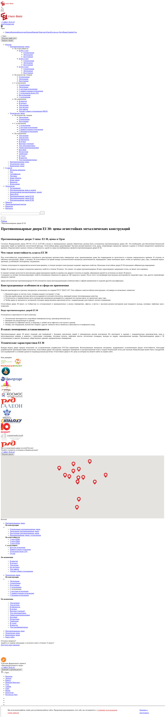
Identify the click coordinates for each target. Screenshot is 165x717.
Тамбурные (23, 154)
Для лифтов (23, 109)
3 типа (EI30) (15, 543)
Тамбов (70, 32)
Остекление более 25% (18, 551)
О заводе (8, 168)
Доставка (13, 176)
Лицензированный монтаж (15, 204)
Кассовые (22, 150)
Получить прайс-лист (9, 38)
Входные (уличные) (26, 144)
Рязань (65, 32)
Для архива (14, 565)
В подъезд (23, 103)
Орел (48, 32)
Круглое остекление (17, 547)
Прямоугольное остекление (20, 549)
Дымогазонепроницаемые (29, 148)
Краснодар (22, 32)
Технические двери (17, 113)
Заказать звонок (7, 40)
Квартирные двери (17, 166)
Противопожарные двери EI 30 (22, 196)
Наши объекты (15, 178)
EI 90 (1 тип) (24, 51)
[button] (59, 468)
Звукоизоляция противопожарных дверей (26, 192)
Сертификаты (15, 174)
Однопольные (28, 53)
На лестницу (15, 567)
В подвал (22, 142)
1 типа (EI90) (15, 539)
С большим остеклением (28, 131)
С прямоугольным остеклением (31, 91)
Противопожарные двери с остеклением (25, 535)
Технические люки (17, 164)
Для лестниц (24, 107)
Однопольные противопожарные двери (25, 529)
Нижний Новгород (39, 32)
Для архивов (24, 105)
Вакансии (13, 182)
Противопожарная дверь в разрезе (23, 190)
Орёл (7, 688)
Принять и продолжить (144, 711)
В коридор (23, 101)
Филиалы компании (17, 170)
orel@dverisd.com (7, 24)
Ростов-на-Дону (56, 32)
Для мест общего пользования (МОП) (33, 111)
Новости (8, 202)
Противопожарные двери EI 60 (22, 198)
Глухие (12, 553)
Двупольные (28, 55)
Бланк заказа (15, 180)
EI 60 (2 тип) (24, 59)
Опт (11, 172)
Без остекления (24, 95)
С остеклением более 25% (29, 93)
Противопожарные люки (19, 162)
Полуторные (28, 57)
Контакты (9, 208)
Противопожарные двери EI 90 (22, 200)
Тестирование (15, 188)
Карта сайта (9, 637)
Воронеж (14, 32)
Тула (75, 32)
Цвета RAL (14, 194)
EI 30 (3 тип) (24, 67)
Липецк (29, 32)
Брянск (8, 32)
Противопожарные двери (20, 47)
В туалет (22, 156)
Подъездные (23, 152)
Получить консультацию (10, 645)
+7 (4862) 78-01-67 (8, 22)
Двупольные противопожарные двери (24, 531)
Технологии (10, 186)
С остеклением (24, 97)
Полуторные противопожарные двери (24, 533)
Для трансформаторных (28, 160)
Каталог (8, 44)
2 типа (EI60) (15, 541)
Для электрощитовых (27, 146)
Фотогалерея (15, 184)
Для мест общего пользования (21, 571)
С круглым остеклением (28, 89)
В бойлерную (24, 140)
